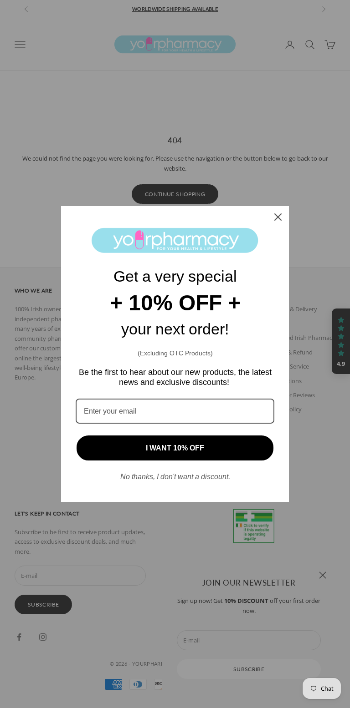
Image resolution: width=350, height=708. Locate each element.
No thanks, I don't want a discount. (175, 476)
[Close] (278, 217)
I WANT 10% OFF (175, 448)
